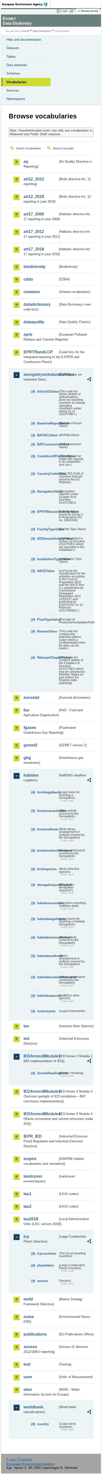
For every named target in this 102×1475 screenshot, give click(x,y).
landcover (33, 1176)
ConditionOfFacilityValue (47, 456)
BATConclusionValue (47, 444)
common (32, 292)
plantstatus (45, 1265)
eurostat (31, 697)
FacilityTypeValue (47, 529)
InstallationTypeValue (47, 559)
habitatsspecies (47, 995)
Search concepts (63, 148)
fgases (30, 728)
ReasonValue (47, 631)
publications (35, 1334)
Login (64, 10)
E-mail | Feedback (19, 1459)
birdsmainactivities (47, 811)
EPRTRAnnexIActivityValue (47, 512)
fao (26, 710)
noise (29, 1317)
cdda (28, 279)
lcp (26, 1236)
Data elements (16, 65)
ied (26, 1038)
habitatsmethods (47, 956)
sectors (42, 1281)
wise (28, 1389)
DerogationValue (47, 491)
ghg (27, 758)
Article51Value (47, 391)
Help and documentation (23, 39)
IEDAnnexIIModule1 (41, 1056)
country (43, 1424)
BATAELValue (47, 435)
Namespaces (15, 99)
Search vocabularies (28, 148)
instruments (46, 1011)
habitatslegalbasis (47, 919)
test (27, 1364)
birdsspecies (47, 869)
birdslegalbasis (47, 792)
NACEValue (45, 571)
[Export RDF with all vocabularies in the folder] (89, 380)
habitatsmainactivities (47, 937)
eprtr (28, 334)
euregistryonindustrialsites (41, 374)
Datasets (12, 48)
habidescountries (47, 903)
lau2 (27, 1206)
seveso (30, 1347)
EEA (26, 4)
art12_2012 (34, 179)
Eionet (25, 31)
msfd (28, 1299)
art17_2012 (34, 232)
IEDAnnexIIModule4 (41, 1114)
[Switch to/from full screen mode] (73, 11)
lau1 (27, 1194)
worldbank (33, 1407)
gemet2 (30, 745)
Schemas (13, 73)
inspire (30, 1159)
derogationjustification (47, 885)
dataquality (34, 322)
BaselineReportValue (47, 423)
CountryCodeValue (47, 474)
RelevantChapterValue (47, 657)
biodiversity (35, 267)
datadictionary (37, 304)
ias (26, 1026)
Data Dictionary (42, 31)
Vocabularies (16, 82)
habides (31, 775)
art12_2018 (34, 196)
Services (12, 90)
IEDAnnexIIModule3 (41, 1091)
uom (28, 1377)
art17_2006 (34, 214)
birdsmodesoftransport (47, 850)
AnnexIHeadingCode (47, 1073)
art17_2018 (34, 249)
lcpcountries (46, 1253)
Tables (11, 56)
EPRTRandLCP (38, 352)
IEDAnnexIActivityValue (47, 538)
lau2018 (31, 1219)
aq (26, 161)
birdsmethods (47, 829)
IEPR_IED (33, 1136)
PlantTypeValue (47, 619)
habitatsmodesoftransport (47, 977)
